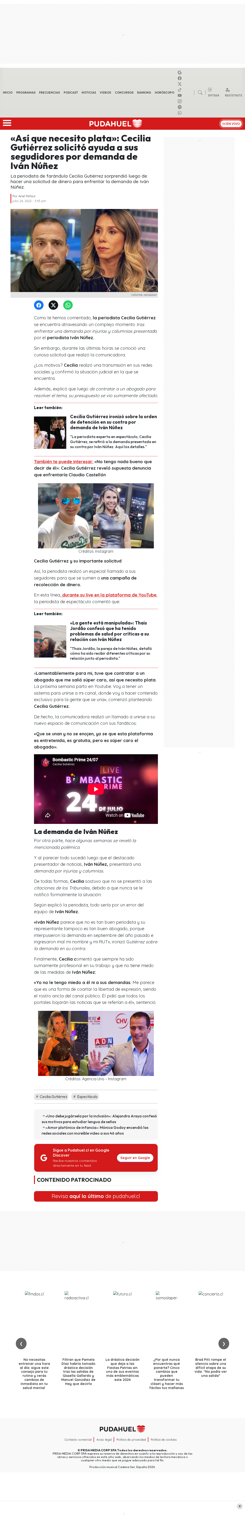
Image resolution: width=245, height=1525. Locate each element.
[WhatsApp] (69, 305)
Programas (25, 92)
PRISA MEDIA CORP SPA (99, 1450)
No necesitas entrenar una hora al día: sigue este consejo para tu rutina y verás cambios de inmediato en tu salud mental (34, 1373)
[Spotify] (180, 107)
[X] (180, 84)
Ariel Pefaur (27, 196)
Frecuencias (49, 92)
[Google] (180, 72)
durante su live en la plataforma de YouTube (108, 595)
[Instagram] (180, 101)
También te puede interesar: (63, 461)
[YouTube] (180, 95)
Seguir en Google (135, 1158)
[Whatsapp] (180, 112)
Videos (105, 92)
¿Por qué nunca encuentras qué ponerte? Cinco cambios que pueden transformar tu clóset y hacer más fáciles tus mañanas (166, 1373)
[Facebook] (180, 78)
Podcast (71, 92)
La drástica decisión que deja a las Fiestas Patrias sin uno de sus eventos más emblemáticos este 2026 (122, 1369)
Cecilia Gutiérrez (53, 1096)
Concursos (124, 92)
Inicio (7, 92)
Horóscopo (164, 92)
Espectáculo (87, 1096)
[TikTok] (180, 89)
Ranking (144, 92)
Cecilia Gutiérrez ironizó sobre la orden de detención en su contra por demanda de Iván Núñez (113, 422)
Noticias (89, 92)
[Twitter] (54, 305)
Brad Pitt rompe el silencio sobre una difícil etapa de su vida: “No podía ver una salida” (211, 1367)
